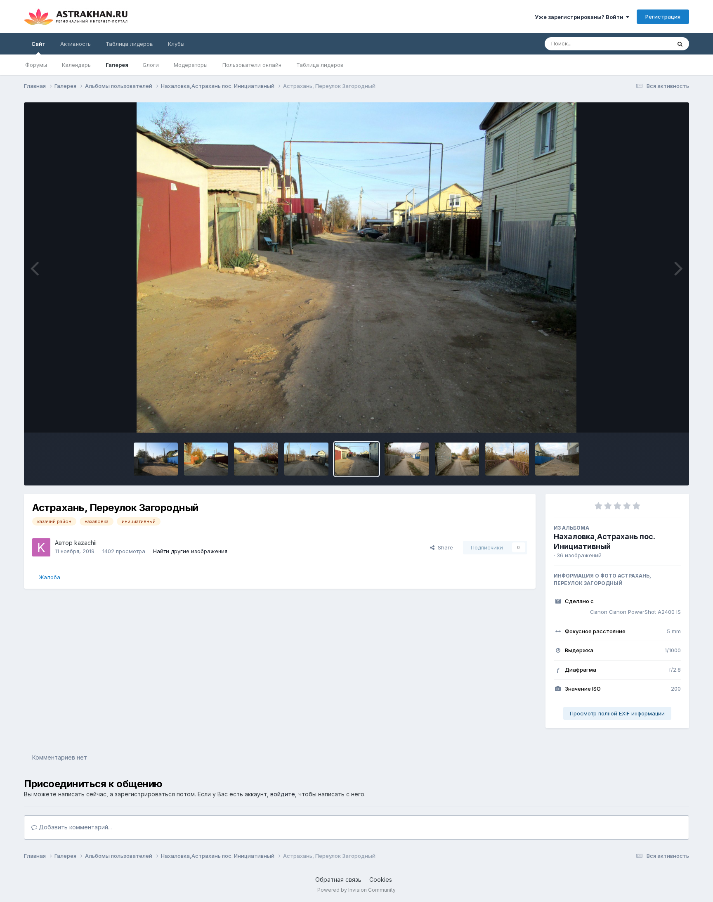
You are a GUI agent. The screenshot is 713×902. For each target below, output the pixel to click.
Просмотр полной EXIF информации (617, 713)
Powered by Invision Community (356, 890)
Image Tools (654, 417)
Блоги (151, 65)
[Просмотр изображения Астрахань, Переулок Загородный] (156, 459)
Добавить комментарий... (74, 827)
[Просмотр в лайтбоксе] (357, 267)
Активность (75, 43)
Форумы (36, 65)
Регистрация (662, 16)
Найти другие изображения (190, 551)
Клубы (176, 43)
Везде (652, 43)
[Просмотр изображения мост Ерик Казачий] (507, 459)
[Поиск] (680, 43)
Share (443, 547)
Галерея (117, 65)
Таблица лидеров (320, 65)
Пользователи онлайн (251, 65)
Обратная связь (338, 879)
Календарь (76, 65)
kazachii (85, 542)
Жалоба (49, 577)
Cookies (380, 879)
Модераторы (191, 65)
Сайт (38, 43)
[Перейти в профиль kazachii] (41, 547)
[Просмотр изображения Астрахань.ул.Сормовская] (557, 459)
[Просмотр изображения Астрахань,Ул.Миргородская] (407, 459)
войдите (282, 794)
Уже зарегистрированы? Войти (580, 17)
